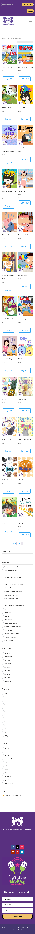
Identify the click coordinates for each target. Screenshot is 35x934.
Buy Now (8, 79)
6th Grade (7, 677)
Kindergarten (8, 656)
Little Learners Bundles (11, 570)
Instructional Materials (10, 623)
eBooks (6, 616)
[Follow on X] (17, 847)
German (6, 762)
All (3, 796)
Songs (6, 609)
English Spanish (9, 751)
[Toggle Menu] (30, 21)
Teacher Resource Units (11, 633)
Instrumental (8, 766)
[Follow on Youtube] (13, 852)
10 (5, 728)
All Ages (6, 736)
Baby (5, 693)
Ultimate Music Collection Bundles (14, 584)
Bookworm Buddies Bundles (12, 574)
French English (8, 758)
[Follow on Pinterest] (17, 852)
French (6, 755)
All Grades (7, 681)
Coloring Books (8, 630)
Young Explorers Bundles (11, 567)
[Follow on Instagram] (22, 847)
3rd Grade (7, 667)
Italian (6, 769)
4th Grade (7, 670)
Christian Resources (10, 588)
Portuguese (7, 776)
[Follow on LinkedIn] (22, 852)
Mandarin (7, 773)
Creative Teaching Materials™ (13, 591)
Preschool (7, 653)
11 (5, 732)
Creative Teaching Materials (12, 626)
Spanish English (9, 783)
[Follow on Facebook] (13, 847)
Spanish (6, 780)
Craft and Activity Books (11, 598)
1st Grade (7, 660)
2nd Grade (7, 663)
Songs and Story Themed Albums (14, 605)
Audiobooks (7, 612)
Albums (6, 602)
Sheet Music (8, 619)
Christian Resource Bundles (12, 581)
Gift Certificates (9, 640)
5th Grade (7, 674)
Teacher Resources (10, 637)
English (6, 748)
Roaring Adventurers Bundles (13, 577)
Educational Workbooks (11, 595)
